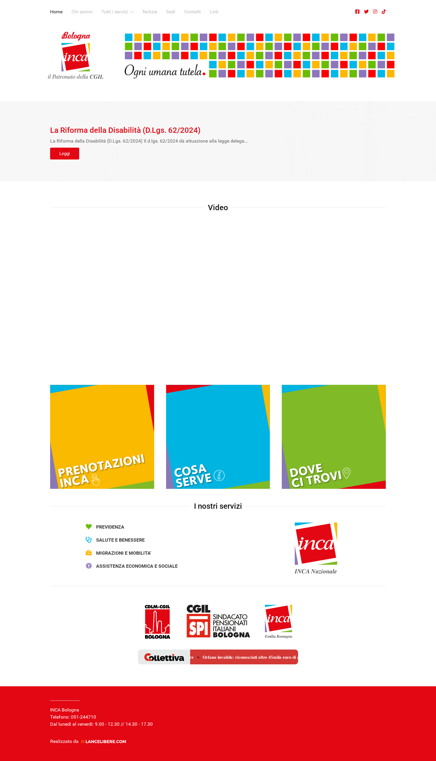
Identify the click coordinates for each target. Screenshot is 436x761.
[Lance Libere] (105, 741)
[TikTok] (384, 12)
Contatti (192, 12)
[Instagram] (375, 12)
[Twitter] (366, 12)
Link (214, 12)
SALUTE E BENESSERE (120, 540)
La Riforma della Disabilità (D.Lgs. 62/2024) (125, 130)
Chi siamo (82, 12)
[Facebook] (357, 12)
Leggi (64, 153)
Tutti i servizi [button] (114, 12)
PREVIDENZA (110, 527)
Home (56, 12)
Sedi (170, 12)
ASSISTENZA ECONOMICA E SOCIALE (137, 566)
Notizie (150, 12)
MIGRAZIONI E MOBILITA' (123, 553)
